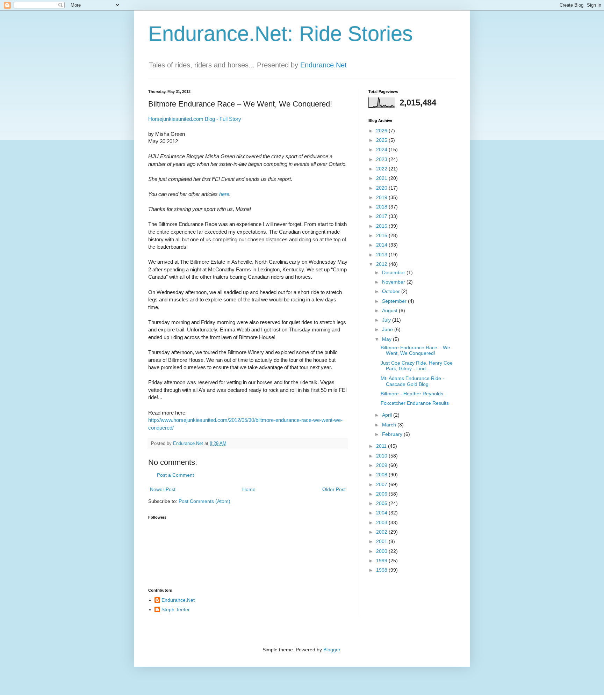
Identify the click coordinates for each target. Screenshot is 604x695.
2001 (382, 541)
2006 (382, 494)
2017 (382, 216)
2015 (382, 235)
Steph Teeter (175, 609)
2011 (382, 446)
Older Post (334, 489)
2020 (382, 188)
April (387, 415)
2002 (382, 532)
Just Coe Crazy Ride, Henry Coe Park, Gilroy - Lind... (417, 366)
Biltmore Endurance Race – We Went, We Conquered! (415, 350)
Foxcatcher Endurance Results (415, 403)
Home (249, 489)
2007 (382, 484)
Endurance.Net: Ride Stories (280, 33)
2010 (382, 456)
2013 (382, 254)
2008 (382, 474)
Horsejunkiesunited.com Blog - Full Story (194, 119)
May (387, 339)
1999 (382, 560)
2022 (382, 168)
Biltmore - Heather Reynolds (412, 393)
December (394, 272)
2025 (382, 140)
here (224, 194)
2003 (382, 522)
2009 (382, 465)
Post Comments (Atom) (204, 501)
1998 (382, 570)
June (388, 329)
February (393, 434)
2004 (382, 512)
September (395, 301)
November (394, 282)
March (389, 424)
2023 (382, 159)
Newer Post (162, 489)
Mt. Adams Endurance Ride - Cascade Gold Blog (412, 381)
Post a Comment (175, 475)
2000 (382, 551)
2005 (382, 503)
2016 (382, 226)
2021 (382, 178)
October (391, 291)
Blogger (331, 649)
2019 (382, 197)
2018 (382, 207)
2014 (382, 245)
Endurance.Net (323, 65)
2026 (382, 130)
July (387, 320)
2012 (382, 264)
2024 (382, 149)
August (390, 310)
